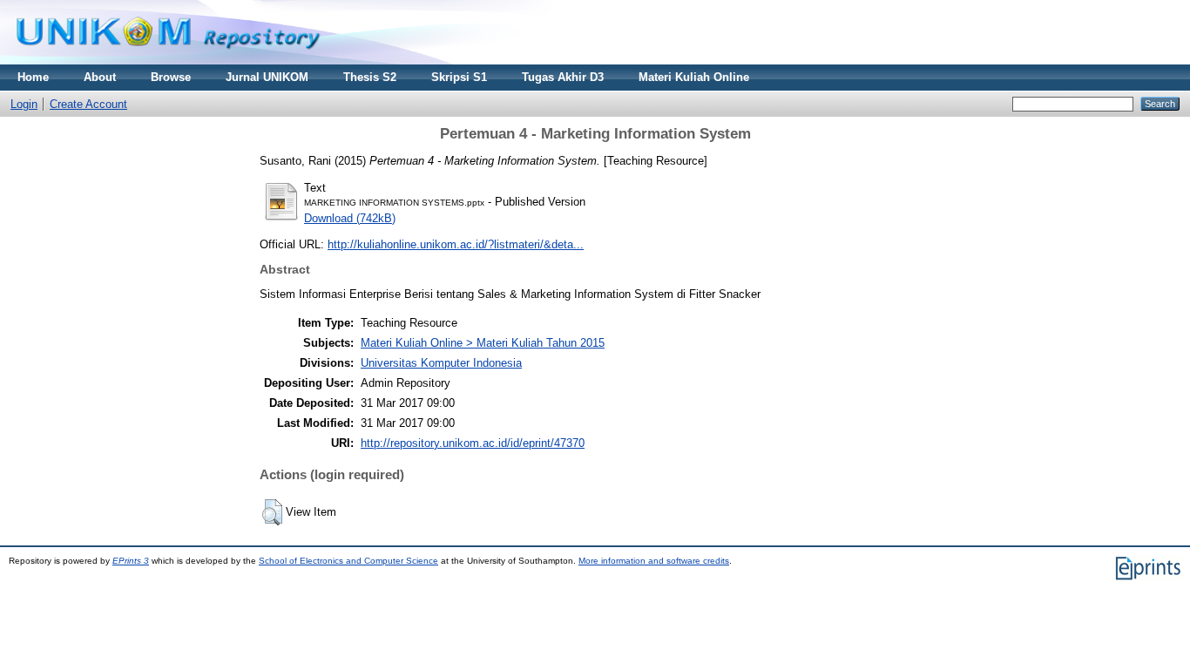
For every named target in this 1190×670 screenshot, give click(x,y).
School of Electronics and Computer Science (348, 560)
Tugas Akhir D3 (563, 77)
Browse (171, 77)
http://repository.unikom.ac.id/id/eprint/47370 (473, 443)
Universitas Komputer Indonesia (441, 362)
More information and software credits (653, 560)
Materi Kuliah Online (694, 77)
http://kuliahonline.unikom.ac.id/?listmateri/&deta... (456, 244)
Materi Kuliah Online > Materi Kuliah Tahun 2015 (483, 342)
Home (33, 77)
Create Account (88, 104)
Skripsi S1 (459, 77)
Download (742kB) (350, 218)
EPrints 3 (130, 560)
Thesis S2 (369, 77)
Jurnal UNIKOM (267, 77)
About (100, 77)
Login (23, 104)
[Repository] (168, 60)
